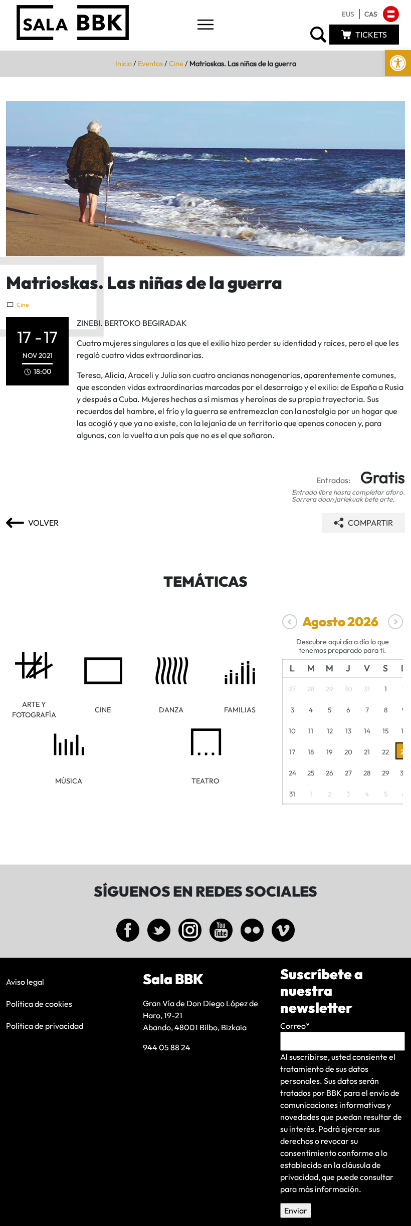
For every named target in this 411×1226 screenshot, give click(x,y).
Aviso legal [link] (25, 982)
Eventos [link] (150, 63)
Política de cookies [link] (39, 1004)
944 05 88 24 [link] (166, 1047)
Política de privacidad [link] (44, 1026)
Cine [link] (176, 63)
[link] (398, 63)
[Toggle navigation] (205, 25)
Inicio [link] (123, 63)
